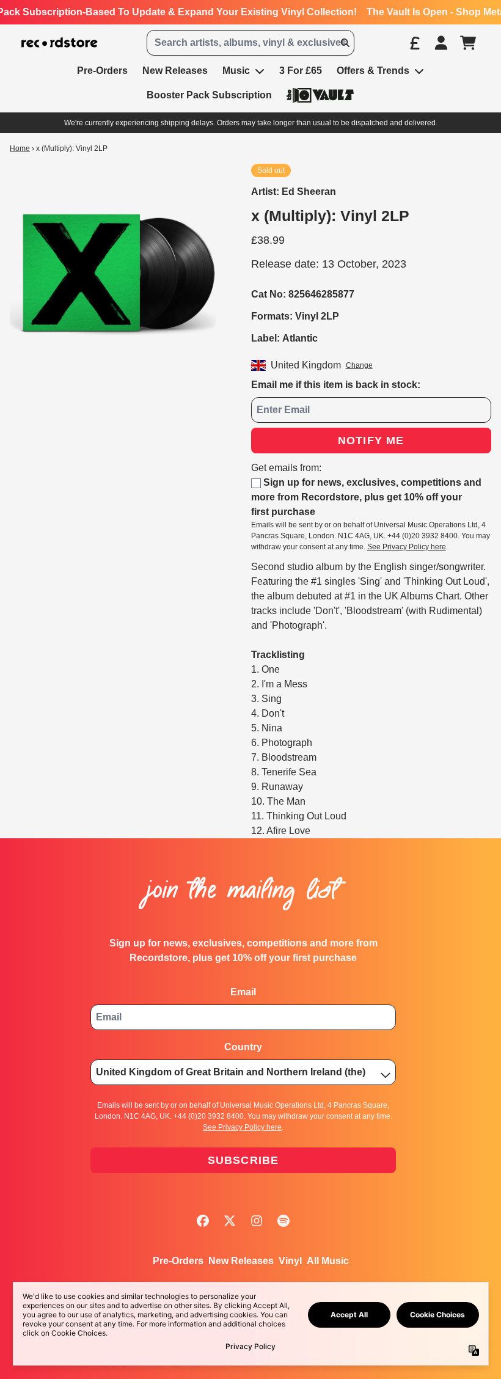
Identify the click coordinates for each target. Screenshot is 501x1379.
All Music (328, 1261)
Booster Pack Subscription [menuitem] (209, 95)
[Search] (344, 43)
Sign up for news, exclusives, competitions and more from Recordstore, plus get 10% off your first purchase (366, 497)
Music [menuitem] (236, 70)
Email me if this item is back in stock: (335, 384)
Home (20, 148)
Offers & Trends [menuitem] (373, 70)
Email (243, 992)
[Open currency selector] (414, 42)
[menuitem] (320, 95)
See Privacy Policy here (406, 547)
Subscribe (243, 1160)
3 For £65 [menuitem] (300, 70)
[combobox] (250, 43)
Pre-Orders (178, 1261)
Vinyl (290, 1261)
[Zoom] (118, 272)
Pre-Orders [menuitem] (102, 70)
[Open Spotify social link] (283, 1220)
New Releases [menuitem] (175, 70)
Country (243, 1047)
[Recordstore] (60, 43)
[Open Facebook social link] (202, 1220)
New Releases (241, 1261)
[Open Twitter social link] (229, 1220)
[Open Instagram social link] (256, 1220)
